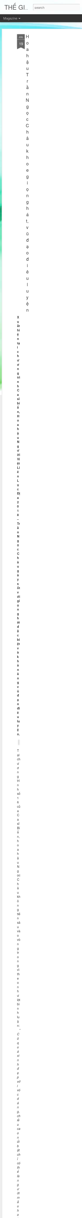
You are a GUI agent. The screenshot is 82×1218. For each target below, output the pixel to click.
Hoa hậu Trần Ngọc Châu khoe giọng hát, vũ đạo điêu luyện (27, 173)
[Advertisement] (44, 103)
